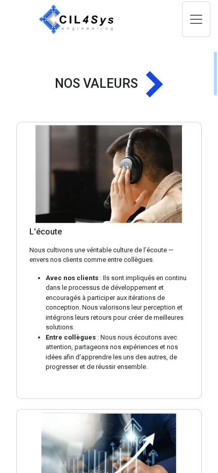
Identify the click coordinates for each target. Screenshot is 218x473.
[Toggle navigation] (196, 19)
